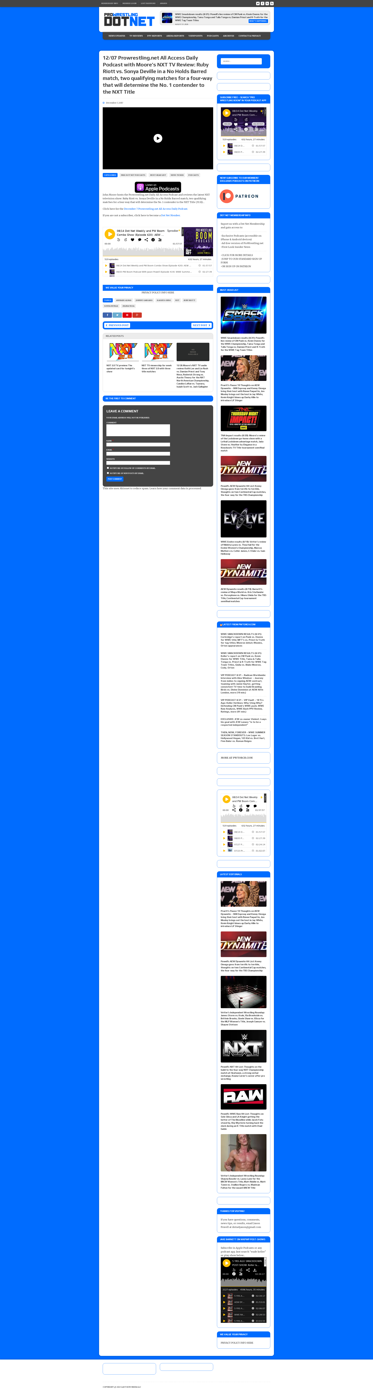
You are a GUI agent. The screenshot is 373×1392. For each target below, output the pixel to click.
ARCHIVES (228, 36)
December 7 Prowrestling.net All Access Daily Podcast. (156, 208)
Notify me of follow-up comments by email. (133, 468)
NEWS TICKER (177, 175)
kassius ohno (164, 300)
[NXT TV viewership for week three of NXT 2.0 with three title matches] (158, 359)
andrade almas (123, 300)
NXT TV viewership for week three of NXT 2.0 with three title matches (157, 368)
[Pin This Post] (127, 314)
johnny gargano (144, 300)
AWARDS (163, 3)
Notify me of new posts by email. (127, 473)
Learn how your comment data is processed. (175, 488)
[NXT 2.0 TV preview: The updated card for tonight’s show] (123, 359)
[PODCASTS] (272, 3)
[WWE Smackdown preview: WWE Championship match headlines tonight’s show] (167, 22)
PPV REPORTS (154, 36)
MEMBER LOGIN (129, 3)
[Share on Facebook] (108, 314)
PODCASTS (213, 36)
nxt (177, 300)
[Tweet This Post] (118, 314)
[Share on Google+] (137, 314)
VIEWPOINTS (196, 36)
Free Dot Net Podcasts (133, 175)
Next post (200, 325)
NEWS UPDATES (117, 36)
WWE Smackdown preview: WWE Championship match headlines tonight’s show (217, 14)
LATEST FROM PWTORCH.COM (238, 624)
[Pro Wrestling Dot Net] (129, 19)
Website (110, 459)
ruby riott (189, 300)
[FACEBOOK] (263, 3)
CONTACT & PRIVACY (250, 36)
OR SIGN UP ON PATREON (236, 266)
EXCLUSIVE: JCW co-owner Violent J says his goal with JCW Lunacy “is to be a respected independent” (243, 722)
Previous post (119, 325)
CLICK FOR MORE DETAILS (237, 255)
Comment (111, 423)
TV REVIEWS (136, 36)
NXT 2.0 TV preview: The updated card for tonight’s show (121, 368)
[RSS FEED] (267, 3)
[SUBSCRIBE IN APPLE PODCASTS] (158, 190)
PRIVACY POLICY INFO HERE (158, 292)
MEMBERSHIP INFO (109, 3)
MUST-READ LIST (158, 175)
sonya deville (111, 306)
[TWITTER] (258, 3)
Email (109, 450)
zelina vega (128, 306)
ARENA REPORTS (175, 36)
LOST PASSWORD (148, 3)
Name (109, 441)
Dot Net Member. (171, 215)
